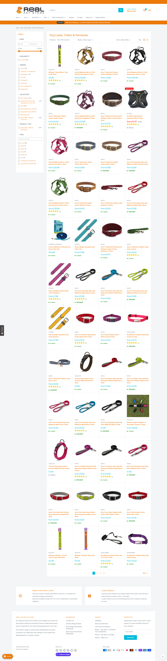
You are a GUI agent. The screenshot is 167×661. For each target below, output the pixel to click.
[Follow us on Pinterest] (68, 650)
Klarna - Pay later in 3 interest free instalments (105, 631)
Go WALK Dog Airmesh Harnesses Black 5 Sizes (135, 117)
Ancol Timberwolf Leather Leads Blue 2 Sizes (59, 379)
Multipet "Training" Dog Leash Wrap (85, 556)
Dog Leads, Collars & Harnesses (34, 28)
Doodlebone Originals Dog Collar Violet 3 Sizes (138, 556)
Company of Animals (55, 244)
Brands (71, 17)
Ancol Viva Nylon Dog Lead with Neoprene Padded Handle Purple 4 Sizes (85, 468)
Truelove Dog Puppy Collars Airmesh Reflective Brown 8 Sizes (84, 381)
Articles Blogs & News (73, 624)
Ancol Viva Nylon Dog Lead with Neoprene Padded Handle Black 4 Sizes (112, 468)
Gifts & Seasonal (57, 17)
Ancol (103, 69)
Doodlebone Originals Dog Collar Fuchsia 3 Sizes (138, 336)
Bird (45, 17)
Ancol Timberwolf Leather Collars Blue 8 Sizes (83, 163)
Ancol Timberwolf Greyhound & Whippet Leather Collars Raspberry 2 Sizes (111, 249)
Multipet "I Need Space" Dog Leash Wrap (58, 73)
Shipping (98, 621)
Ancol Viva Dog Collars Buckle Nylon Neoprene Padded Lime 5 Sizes (85, 514)
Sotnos (77, 244)
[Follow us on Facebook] (57, 650)
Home (17, 28)
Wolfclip (130, 420)
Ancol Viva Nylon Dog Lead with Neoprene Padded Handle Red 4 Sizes (111, 381)
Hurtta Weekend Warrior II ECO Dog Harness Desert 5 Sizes (85, 73)
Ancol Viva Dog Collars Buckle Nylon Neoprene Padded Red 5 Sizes (59, 514)
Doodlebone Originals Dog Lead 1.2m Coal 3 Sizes (111, 556)
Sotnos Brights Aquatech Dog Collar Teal (85, 248)
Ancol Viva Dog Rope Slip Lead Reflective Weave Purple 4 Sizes (137, 163)
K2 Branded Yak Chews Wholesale (74, 628)
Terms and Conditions (102, 627)
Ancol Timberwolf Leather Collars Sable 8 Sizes (109, 163)
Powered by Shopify (22, 649)
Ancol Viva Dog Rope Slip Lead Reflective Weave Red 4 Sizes (137, 204)
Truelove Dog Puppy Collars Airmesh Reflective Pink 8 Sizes (59, 467)
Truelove (78, 376)
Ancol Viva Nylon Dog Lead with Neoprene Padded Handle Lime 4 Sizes (138, 381)
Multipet (51, 69)
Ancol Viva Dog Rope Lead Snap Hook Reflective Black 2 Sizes (111, 423)
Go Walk (129, 113)
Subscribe (130, 637)
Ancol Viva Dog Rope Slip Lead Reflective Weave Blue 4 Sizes (85, 423)
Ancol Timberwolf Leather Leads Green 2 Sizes (138, 248)
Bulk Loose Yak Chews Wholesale (74, 633)
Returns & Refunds (101, 624)
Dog (17, 17)
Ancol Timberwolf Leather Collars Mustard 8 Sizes (83, 204)
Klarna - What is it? (101, 638)
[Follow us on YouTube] (71, 650)
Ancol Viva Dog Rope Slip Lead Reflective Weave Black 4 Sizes (85, 292)
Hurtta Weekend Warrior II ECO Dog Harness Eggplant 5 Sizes (85, 117)
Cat (25, 17)
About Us (89, 17)
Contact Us (70, 621)
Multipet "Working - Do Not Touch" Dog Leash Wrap (58, 556)
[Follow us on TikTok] (75, 650)
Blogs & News (100, 17)
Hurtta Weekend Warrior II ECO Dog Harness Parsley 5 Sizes (59, 204)
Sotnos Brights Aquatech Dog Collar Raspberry (58, 292)
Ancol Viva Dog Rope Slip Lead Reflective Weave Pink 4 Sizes (59, 423)
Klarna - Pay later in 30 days (104, 635)
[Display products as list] (147, 40)
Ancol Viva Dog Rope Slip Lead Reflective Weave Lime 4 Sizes (137, 292)
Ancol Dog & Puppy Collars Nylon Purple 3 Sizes (110, 336)
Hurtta (77, 69)
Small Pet (35, 17)
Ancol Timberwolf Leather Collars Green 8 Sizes (57, 117)
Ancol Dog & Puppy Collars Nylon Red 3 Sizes (136, 513)
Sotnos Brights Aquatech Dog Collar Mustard (58, 336)
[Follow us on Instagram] (64, 650)
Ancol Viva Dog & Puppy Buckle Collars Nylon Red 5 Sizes (85, 336)
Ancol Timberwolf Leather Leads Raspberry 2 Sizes (111, 204)
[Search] (120, 10)
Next (144, 573)
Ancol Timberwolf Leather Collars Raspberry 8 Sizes (109, 73)
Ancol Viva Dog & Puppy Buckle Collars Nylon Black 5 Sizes (111, 513)
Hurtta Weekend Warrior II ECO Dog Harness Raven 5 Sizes (137, 73)
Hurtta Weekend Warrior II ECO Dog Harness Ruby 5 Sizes (59, 163)
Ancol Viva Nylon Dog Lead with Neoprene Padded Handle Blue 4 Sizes (111, 293)
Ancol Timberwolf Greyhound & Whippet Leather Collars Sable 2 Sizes (111, 118)
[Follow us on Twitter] (60, 650)
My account (131, 11)
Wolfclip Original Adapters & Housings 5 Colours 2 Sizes (136, 423)
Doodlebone (131, 332)
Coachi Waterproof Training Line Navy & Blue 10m (59, 248)
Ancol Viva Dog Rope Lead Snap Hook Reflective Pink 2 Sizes (137, 467)
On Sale (80, 17)
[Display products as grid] (144, 40)
